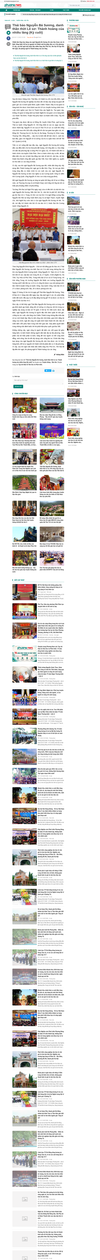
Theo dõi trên (30, 37)
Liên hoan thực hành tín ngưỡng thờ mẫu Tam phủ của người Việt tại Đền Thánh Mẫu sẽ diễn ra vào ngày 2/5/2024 (51, 443)
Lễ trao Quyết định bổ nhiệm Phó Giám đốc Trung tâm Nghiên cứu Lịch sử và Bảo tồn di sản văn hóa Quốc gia (24, 469)
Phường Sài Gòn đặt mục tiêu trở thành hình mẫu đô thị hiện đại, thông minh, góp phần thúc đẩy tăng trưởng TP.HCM (50, 1234)
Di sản (50, 756)
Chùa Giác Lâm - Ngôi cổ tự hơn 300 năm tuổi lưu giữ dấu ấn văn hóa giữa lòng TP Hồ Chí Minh (76, 315)
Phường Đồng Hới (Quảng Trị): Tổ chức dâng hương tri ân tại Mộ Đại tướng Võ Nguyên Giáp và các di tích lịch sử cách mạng (50, 732)
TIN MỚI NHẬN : (11, 14)
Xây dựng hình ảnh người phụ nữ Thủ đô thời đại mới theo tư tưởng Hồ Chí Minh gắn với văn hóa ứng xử (76, 182)
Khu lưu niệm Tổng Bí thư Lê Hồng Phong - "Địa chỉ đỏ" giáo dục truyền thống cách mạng (51, 417)
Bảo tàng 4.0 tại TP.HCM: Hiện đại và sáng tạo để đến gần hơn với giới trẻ (51, 545)
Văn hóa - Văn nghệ (53, 635)
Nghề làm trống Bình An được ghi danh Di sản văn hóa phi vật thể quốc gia (76, 354)
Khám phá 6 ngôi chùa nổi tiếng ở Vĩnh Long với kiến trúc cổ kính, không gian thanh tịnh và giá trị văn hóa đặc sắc (50, 873)
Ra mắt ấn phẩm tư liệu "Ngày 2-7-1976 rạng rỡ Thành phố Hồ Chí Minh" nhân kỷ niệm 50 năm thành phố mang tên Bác (75, 335)
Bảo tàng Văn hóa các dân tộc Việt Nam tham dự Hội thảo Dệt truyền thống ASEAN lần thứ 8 (23, 520)
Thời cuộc (49, 592)
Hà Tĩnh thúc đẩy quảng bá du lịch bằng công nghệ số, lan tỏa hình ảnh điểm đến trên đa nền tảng (51, 1194)
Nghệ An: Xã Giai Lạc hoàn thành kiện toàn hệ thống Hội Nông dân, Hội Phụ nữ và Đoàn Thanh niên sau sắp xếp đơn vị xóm (50, 1215)
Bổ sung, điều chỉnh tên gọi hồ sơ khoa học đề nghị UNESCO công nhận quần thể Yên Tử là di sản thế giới (51, 520)
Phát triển (51, 818)
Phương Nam (52, 656)
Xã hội (50, 609)
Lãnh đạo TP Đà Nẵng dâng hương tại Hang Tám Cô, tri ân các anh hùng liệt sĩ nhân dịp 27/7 (50, 952)
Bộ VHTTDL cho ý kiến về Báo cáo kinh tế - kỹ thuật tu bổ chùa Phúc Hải (24, 545)
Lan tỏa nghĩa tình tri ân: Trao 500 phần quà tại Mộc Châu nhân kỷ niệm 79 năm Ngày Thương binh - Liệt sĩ (50, 712)
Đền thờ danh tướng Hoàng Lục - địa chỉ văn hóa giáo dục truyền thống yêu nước (24, 570)
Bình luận (7, 26)
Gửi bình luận (18, 386)
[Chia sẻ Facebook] (8, 38)
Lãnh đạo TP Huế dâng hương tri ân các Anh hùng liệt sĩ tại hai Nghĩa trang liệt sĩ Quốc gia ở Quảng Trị (51, 892)
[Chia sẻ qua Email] (8, 44)
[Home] (8, 33)
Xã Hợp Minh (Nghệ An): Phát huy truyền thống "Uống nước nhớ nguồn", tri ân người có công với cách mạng (50, 692)
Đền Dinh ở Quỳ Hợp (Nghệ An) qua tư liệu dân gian (24, 493)
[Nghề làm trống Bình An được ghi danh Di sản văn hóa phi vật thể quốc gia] (73, 346)
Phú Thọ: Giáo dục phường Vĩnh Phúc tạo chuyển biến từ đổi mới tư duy (51, 605)
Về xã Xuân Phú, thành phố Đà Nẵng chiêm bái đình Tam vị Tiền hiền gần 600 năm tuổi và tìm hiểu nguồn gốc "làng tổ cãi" (51, 912)
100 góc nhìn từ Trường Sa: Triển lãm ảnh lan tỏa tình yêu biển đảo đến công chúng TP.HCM (76, 162)
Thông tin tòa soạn (89, 15)
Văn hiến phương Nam (77, 279)
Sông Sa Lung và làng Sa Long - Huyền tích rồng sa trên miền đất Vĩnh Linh (24, 417)
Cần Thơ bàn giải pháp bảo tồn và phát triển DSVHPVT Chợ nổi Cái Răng (52, 569)
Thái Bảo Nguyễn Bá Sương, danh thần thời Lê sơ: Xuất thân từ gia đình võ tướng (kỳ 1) (38, 60)
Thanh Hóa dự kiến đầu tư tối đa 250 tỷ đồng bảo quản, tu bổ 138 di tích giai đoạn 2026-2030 (50, 1253)
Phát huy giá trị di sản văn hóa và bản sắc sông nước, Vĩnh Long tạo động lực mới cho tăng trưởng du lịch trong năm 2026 (51, 752)
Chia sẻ (48, 370)
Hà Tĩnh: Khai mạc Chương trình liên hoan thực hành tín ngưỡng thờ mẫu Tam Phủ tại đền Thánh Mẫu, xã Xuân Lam (24, 443)
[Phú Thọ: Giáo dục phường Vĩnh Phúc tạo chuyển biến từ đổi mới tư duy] (24, 611)
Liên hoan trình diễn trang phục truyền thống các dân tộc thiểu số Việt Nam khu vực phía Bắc (52, 494)
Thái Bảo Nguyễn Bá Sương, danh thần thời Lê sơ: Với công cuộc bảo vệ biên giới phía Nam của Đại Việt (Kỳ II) (52, 469)
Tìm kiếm (92, 5)
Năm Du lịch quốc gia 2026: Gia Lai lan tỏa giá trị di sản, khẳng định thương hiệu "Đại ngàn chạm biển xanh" (51, 771)
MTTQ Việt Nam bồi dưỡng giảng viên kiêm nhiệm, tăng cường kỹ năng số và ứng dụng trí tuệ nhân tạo (50, 587)
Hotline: (88, 1)
